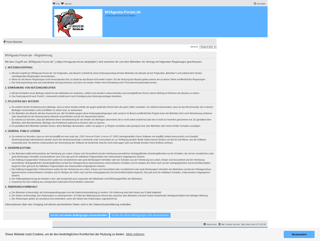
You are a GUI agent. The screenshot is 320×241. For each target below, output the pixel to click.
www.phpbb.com (180, 136)
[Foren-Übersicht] (78, 22)
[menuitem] (56, 3)
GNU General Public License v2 (96, 136)
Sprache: (194, 47)
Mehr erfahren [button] (135, 234)
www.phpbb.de (106, 139)
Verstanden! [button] (299, 234)
